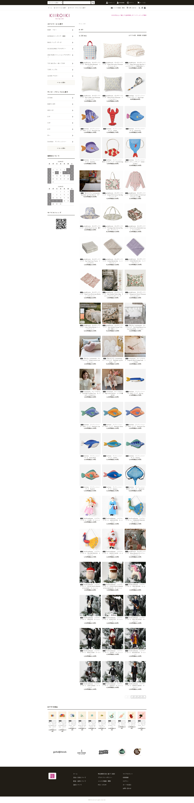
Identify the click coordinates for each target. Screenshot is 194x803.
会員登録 (121, 2)
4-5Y (84, 23)
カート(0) (143, 2)
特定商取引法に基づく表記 (106, 774)
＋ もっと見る (61, 82)
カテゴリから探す (61, 8)
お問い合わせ (132, 8)
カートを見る (127, 785)
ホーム (50, 8)
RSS (99, 785)
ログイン (131, 2)
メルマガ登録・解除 (119, 8)
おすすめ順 (132, 35)
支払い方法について (79, 777)
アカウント (111, 2)
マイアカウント (128, 774)
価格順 (139, 35)
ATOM (104, 785)
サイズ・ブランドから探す (78, 8)
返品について (77, 785)
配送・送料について (79, 781)
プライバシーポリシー (105, 777)
